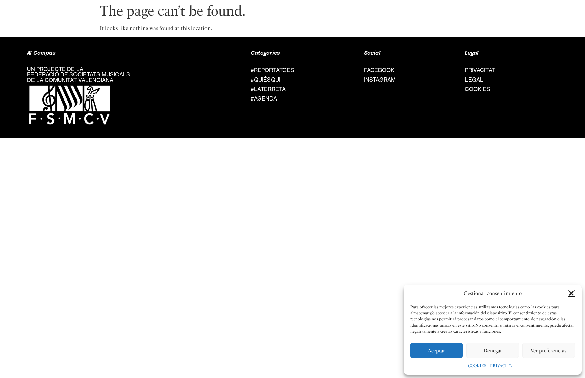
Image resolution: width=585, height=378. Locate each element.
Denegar (492, 351)
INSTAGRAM (380, 79)
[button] (571, 293)
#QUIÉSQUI (265, 79)
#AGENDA (264, 98)
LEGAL (474, 79)
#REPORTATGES (272, 70)
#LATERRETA (268, 89)
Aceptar (436, 351)
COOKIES (477, 365)
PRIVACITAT (502, 365)
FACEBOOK (379, 70)
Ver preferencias (548, 351)
